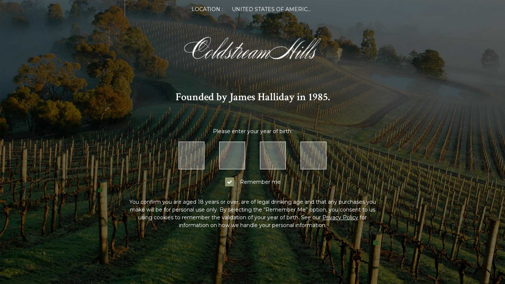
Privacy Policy (340, 217)
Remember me (260, 182)
